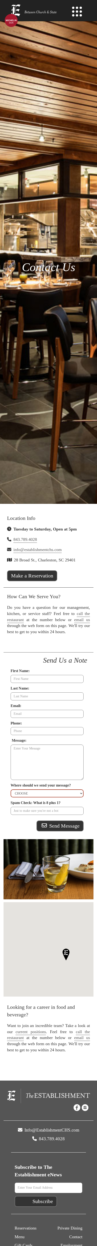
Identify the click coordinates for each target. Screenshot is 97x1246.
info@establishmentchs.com (37, 549)
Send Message (64, 826)
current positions (31, 1031)
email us (82, 619)
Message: (19, 740)
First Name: (20, 671)
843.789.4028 (25, 539)
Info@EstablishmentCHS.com (51, 1130)
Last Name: (20, 688)
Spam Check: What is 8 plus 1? (36, 803)
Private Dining (69, 1228)
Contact (75, 1236)
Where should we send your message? (41, 785)
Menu (19, 1236)
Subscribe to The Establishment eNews (38, 1171)
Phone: (16, 723)
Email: (16, 706)
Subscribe (42, 1201)
